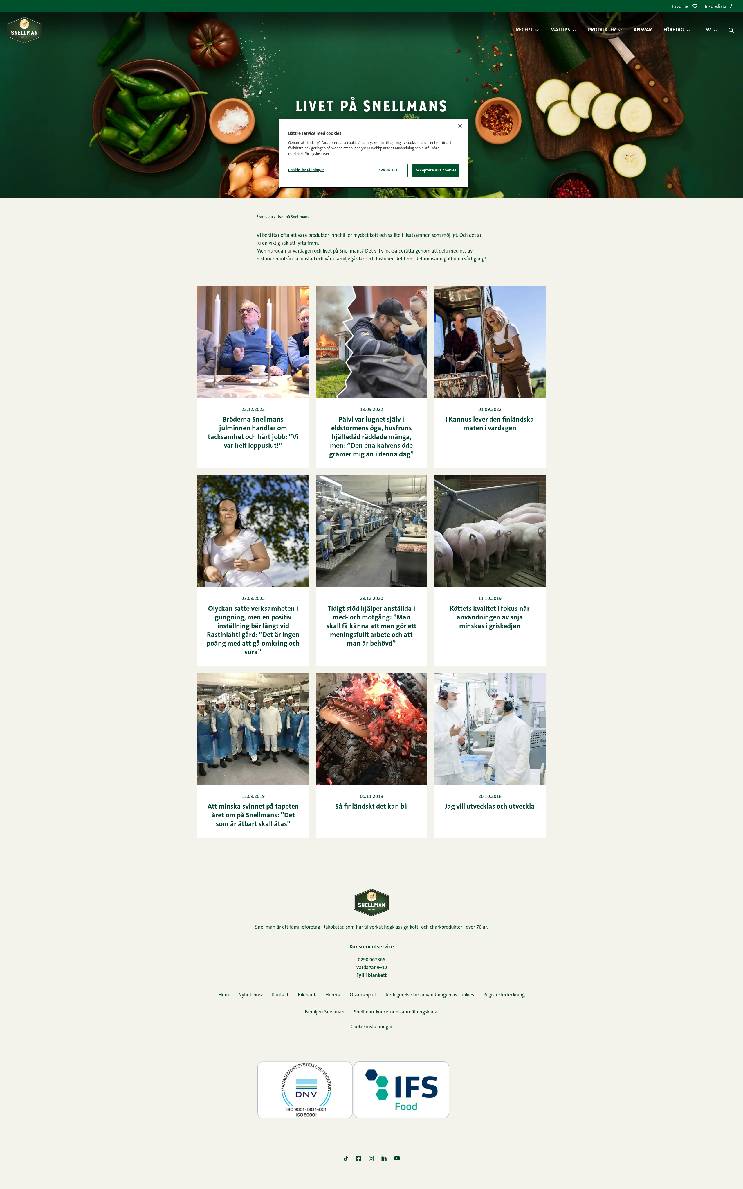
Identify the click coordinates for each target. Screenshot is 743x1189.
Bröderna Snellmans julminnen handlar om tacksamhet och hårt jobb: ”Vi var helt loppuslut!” (253, 433)
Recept (524, 30)
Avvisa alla (388, 170)
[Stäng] (460, 125)
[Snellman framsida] (24, 30)
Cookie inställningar (372, 1027)
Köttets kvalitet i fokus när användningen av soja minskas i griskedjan (490, 618)
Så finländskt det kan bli (371, 806)
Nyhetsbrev (250, 995)
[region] (373, 153)
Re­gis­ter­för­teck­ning (504, 995)
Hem (224, 995)
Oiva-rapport (363, 995)
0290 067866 (371, 959)
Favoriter (681, 6)
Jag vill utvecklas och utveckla (490, 806)
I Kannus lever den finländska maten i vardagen (490, 424)
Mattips (560, 30)
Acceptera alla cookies (436, 170)
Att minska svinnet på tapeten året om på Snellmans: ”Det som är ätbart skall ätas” (253, 815)
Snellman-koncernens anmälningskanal (396, 1012)
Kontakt (280, 995)
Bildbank (307, 995)
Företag (673, 30)
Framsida (265, 217)
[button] (540, 30)
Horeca (332, 995)
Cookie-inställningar (306, 170)
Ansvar (643, 30)
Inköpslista (715, 6)
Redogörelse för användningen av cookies (430, 995)
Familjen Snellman (325, 1012)
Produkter (602, 30)
